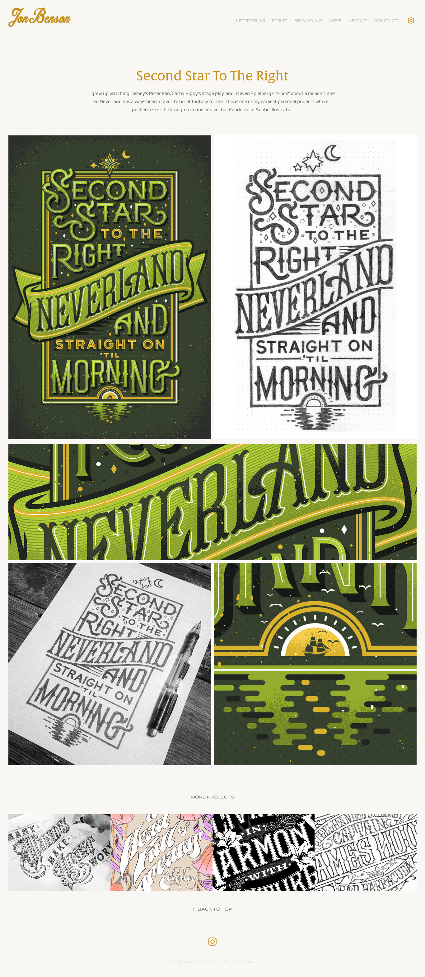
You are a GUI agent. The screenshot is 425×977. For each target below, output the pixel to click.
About (357, 20)
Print (279, 20)
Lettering (250, 20)
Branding (308, 20)
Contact (386, 20)
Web (335, 20)
